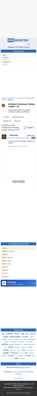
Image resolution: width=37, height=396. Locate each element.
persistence (30, 350)
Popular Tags (18, 330)
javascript (31, 344)
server (31, 353)
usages (30, 135)
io (23, 344)
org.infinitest (11, 98)
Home (3, 98)
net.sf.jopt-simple (14, 138)
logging (23, 347)
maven (29, 347)
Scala (15, 372)
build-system (15, 337)
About (27, 47)
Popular (20, 47)
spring (11, 356)
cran (21, 339)
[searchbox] (14, 44)
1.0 (17, 106)
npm (19, 350)
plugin (6, 353)
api (23, 334)
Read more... (18, 378)
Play (18, 372)
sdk (26, 353)
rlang (22, 353)
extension (21, 342)
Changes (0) (7, 121)
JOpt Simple (13, 135)
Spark (23, 372)
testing (28, 356)
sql (16, 355)
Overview (6, 117)
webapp (22, 358)
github (5, 344)
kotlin (11, 347)
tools (33, 355)
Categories (12, 47)
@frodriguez (26, 367)
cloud (10, 339)
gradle (11, 344)
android (9, 334)
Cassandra (18, 374)
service (5, 356)
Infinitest (5, 57)
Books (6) (17, 121)
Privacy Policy (25, 393)
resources (14, 353)
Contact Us (16, 393)
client (31, 337)
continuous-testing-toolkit (25, 98)
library (17, 347)
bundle (25, 337)
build (5, 337)
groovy (18, 344)
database (31, 339)
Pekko (28, 372)
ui (13, 358)
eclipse (7, 342)
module (13, 350)
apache (17, 334)
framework (29, 342)
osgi (24, 350)
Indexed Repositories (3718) (18, 244)
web (16, 358)
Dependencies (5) (18, 117)
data (25, 339)
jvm (6, 347)
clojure (5, 339)
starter (21, 356)
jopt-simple (25, 138)
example (14, 342)
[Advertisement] (18, 18)
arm (27, 334)
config (16, 339)
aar (3, 334)
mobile (6, 350)
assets (32, 334)
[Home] (18, 41)
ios (25, 344)
